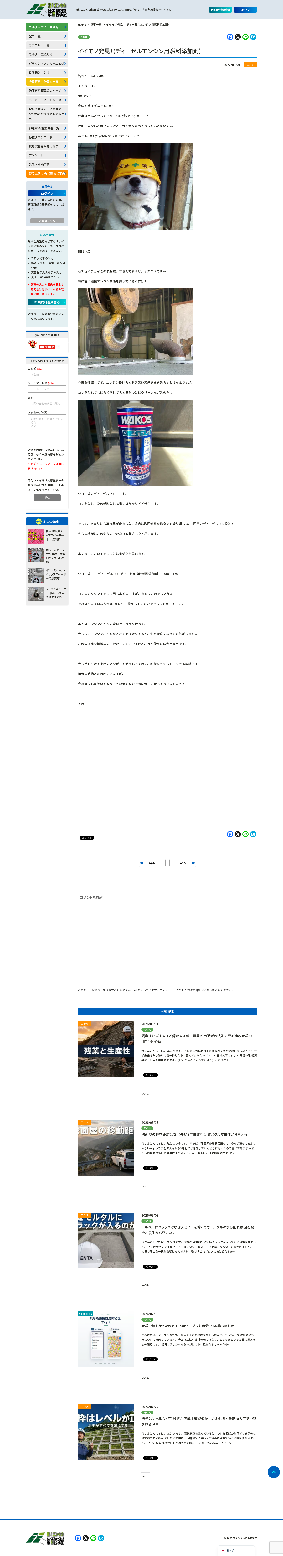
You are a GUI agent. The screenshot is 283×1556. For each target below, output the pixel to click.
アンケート (36, 155)
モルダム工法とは (41, 54)
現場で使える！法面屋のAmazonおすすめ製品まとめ (46, 114)
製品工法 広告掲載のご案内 (47, 173)
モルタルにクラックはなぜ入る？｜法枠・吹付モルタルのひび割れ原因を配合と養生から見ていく (198, 1229)
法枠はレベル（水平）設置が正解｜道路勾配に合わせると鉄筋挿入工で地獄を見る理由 (199, 1421)
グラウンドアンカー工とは (46, 63)
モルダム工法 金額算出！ (46, 27)
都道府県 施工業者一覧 (44, 128)
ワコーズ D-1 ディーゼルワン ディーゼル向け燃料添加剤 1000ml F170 (128, 573)
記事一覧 (35, 36)
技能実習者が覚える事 (44, 146)
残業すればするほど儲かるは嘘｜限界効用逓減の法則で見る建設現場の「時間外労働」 (197, 1038)
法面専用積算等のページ (45, 91)
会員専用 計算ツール (44, 81)
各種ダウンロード (41, 137)
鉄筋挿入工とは (39, 72)
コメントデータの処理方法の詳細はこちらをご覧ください (196, 990)
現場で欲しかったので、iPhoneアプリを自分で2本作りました (188, 1325)
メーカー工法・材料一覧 (45, 100)
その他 (83, 36)
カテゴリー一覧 (39, 45)
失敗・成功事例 (39, 164)
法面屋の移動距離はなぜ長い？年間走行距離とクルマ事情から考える (194, 1134)
